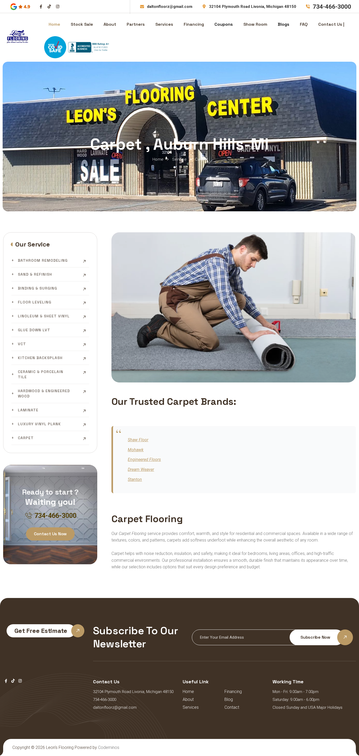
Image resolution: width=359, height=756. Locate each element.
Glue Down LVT (34, 330)
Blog (228, 699)
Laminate (28, 410)
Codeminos (108, 747)
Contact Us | (331, 24)
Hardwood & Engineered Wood (44, 393)
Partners (136, 24)
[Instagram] (57, 6)
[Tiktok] (49, 6)
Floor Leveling (34, 302)
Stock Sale (82, 24)
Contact (231, 707)
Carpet (26, 437)
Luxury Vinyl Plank (39, 424)
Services (164, 24)
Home (54, 24)
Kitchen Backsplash (40, 357)
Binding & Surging (37, 288)
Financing (194, 24)
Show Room (255, 24)
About (110, 24)
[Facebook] (41, 6)
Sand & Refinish (35, 274)
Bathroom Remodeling (43, 260)
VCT (22, 344)
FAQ (304, 24)
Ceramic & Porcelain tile (40, 374)
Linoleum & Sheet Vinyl (44, 316)
